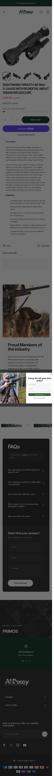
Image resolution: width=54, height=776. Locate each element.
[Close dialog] (51, 374)
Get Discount (39, 394)
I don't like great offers (39, 398)
